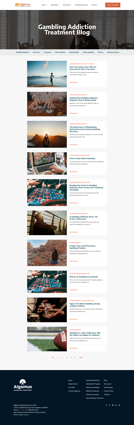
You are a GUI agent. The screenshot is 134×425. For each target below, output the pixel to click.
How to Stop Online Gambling (82, 158)
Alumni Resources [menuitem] (81, 5)
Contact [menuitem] (94, 5)
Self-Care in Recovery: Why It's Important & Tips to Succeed (83, 68)
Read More (47, 74)
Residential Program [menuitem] (93, 384)
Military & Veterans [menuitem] (92, 391)
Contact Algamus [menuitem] (74, 391)
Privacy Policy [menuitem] (108, 391)
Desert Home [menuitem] (72, 384)
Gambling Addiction (22, 52)
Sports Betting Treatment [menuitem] (94, 398)
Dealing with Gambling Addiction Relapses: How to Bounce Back (84, 99)
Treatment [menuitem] (54, 5)
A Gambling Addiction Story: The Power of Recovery (84, 218)
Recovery (36, 52)
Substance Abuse (113, 52)
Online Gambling (88, 52)
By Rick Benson (74, 82)
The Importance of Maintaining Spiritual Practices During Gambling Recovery (85, 129)
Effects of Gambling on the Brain (84, 277)
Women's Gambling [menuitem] (92, 387)
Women (100, 52)
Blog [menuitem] (105, 380)
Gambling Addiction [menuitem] (93, 380)
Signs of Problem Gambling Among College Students (85, 305)
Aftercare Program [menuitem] (92, 394)
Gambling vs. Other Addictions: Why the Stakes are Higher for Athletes (85, 334)
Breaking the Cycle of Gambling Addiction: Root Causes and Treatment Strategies (86, 187)
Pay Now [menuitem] (107, 394)
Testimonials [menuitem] (108, 387)
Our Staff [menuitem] (71, 387)
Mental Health (74, 52)
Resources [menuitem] (66, 5)
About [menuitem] (44, 5)
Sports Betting (60, 52)
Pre (53, 357)
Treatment (47, 52)
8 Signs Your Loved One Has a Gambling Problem (83, 247)
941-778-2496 (112, 5)
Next (80, 357)
